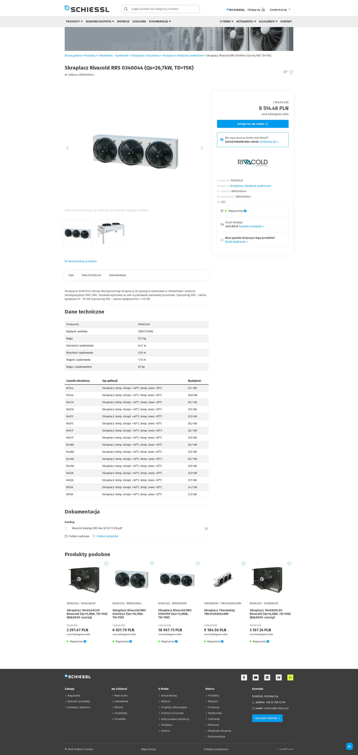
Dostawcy (166, 724)
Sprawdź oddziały (266, 718)
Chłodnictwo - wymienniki (113, 55)
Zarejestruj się (278, 9)
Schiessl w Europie (172, 713)
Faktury (118, 707)
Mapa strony (148, 749)
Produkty (213, 695)
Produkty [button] (73, 21)
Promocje (213, 707)
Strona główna (73, 55)
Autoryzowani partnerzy (175, 719)
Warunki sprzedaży (78, 701)
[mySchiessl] (235, 10)
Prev (70, 149)
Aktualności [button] (245, 21)
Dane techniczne (91, 275)
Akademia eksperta (219, 730)
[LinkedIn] (267, 677)
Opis (71, 275)
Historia (165, 701)
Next (204, 149)
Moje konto (121, 695)
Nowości (213, 701)
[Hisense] (279, 677)
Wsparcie (123, 21)
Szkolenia (139, 21)
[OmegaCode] (285, 749)
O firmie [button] (225, 21)
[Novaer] (290, 677)
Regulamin (73, 695)
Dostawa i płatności (78, 707)
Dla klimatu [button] (267, 21)
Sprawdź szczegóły (250, 226)
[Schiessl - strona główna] (87, 9)
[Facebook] (244, 677)
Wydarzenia (215, 713)
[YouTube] (256, 677)
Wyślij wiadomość (235, 241)
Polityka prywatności (216, 749)
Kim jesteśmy (169, 695)
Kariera (165, 730)
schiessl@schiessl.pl (276, 708)
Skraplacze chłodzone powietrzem (183, 55)
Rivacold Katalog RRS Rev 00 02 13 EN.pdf (97, 528)
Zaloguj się (253, 9)
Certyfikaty (120, 713)
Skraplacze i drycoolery (145, 55)
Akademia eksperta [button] (99, 21)
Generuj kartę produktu (82, 261)
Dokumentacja (117, 275)
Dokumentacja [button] (159, 21)
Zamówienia (121, 701)
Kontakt (286, 21)
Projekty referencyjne (174, 707)
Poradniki (119, 719)
